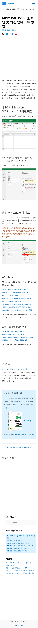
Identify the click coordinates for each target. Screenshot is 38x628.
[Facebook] (12, 34)
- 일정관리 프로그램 (15, 540)
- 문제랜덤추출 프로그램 (17, 551)
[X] (3, 34)
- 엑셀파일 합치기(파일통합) (18, 548)
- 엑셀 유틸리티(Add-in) (18, 543)
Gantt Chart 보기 (11, 565)
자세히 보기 (28, 421)
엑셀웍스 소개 (19, 625)
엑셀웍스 (10, 3)
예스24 (18, 434)
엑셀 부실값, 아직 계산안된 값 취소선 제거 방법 (20, 573)
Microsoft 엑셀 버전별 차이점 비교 (15, 369)
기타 (3, 9)
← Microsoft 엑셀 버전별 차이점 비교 (19, 448)
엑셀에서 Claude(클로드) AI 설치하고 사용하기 (20, 570)
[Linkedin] (7, 34)
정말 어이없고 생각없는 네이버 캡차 (16, 568)
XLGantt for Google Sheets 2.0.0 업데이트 (18, 563)
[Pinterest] (16, 34)
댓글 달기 (15, 30)
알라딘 (31, 434)
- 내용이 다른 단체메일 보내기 (20, 545)
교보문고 (25, 434)
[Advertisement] (19, 57)
